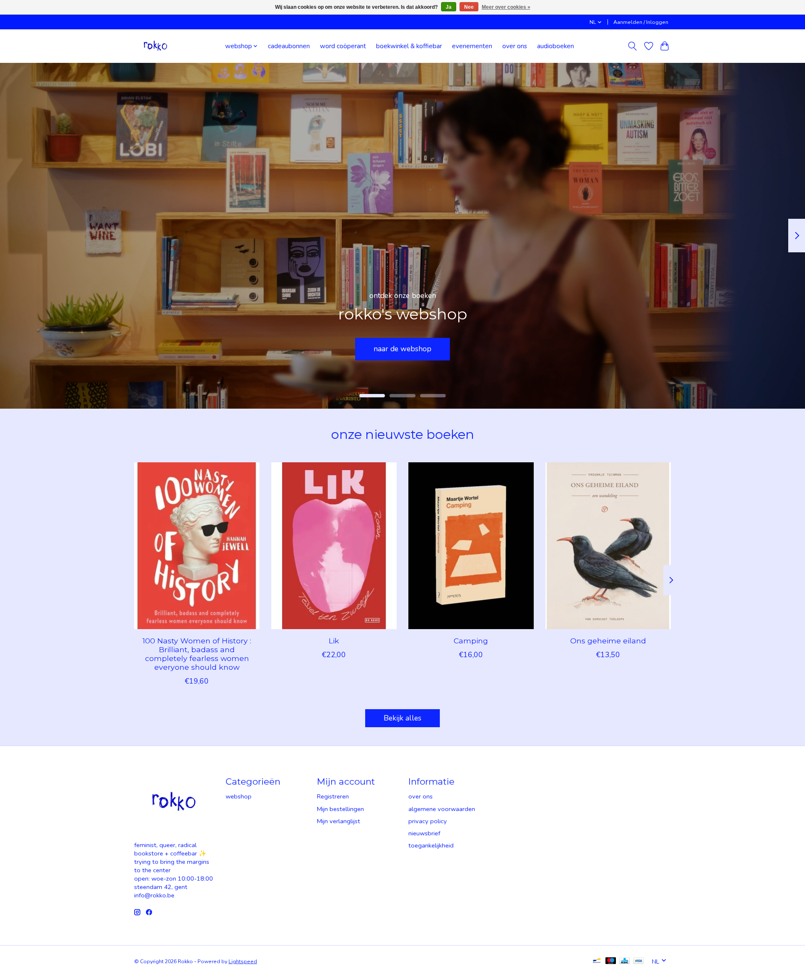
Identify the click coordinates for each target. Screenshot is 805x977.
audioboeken (555, 45)
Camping (471, 640)
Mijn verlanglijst (338, 821)
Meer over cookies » (506, 7)
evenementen (472, 45)
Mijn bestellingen (340, 809)
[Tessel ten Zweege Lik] (334, 545)
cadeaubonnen (289, 45)
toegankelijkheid (431, 845)
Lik (334, 640)
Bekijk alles (402, 718)
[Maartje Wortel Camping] (471, 545)
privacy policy (427, 821)
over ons (514, 45)
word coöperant (343, 45)
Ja (449, 7)
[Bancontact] (597, 961)
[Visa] (638, 961)
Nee (469, 7)
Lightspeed (243, 961)
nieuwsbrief (424, 833)
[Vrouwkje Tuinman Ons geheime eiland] (608, 545)
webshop (239, 796)
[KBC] (624, 961)
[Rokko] (155, 46)
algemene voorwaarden (441, 809)
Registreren (333, 796)
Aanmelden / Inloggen (640, 22)
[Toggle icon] (632, 46)
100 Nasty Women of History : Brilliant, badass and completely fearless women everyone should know (197, 653)
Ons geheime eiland (608, 640)
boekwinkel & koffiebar (409, 45)
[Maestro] (610, 961)
